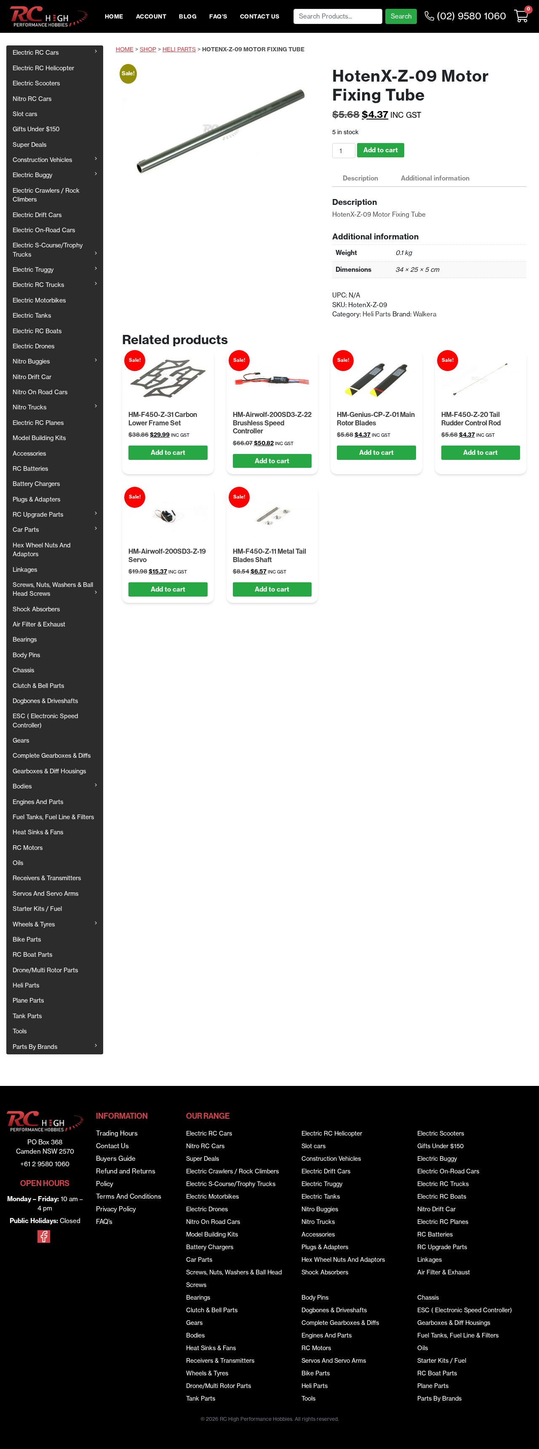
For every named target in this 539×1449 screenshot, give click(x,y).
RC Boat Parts (32, 954)
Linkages (25, 569)
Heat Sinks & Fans (38, 832)
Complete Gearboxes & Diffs (52, 755)
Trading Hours (117, 1133)
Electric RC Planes (38, 423)
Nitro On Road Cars (40, 392)
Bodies (22, 786)
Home (114, 16)
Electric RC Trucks (38, 285)
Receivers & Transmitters (47, 878)
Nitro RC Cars (32, 99)
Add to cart (380, 150)
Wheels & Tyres (34, 924)
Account (151, 16)
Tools (20, 1031)
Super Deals (29, 145)
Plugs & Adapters (36, 499)
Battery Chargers (36, 484)
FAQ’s (218, 16)
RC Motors (28, 848)
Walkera (424, 314)
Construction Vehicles (42, 160)
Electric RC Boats (37, 331)
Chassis (23, 670)
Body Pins (26, 655)
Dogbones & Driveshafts (45, 701)
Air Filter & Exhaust (39, 624)
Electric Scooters (36, 83)
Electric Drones (33, 346)
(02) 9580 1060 (470, 16)
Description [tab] (360, 178)
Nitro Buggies (31, 361)
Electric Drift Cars (37, 215)
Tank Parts (27, 1016)
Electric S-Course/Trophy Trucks (48, 250)
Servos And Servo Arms (45, 893)
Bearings (25, 639)
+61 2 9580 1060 (44, 1164)
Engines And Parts (38, 802)
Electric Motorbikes (39, 300)
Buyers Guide (116, 1158)
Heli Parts (26, 985)
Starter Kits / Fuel (37, 909)
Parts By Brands (35, 1047)
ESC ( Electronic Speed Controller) (45, 720)
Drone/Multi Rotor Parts (45, 970)
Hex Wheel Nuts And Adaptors (42, 549)
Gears (21, 740)
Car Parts (26, 529)
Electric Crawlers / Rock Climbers (46, 195)
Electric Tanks (32, 315)
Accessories (29, 453)
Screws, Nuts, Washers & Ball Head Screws (53, 589)
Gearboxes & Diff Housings (49, 771)
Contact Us (260, 16)
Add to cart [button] (168, 452)
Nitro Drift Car (32, 377)
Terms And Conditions (128, 1196)
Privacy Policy (116, 1209)
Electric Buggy (32, 175)
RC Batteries (30, 468)
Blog (188, 16)
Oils (18, 863)
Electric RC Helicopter (43, 68)
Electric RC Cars (36, 52)
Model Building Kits (39, 438)
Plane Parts (28, 1000)
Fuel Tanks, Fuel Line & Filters (53, 817)
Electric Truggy (33, 269)
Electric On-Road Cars (44, 230)
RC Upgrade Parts (38, 514)
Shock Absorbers (36, 609)
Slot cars (25, 114)
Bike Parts (27, 939)
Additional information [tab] (435, 178)
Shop (148, 49)
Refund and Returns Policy (125, 1177)
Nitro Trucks (29, 407)
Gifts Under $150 (36, 129)
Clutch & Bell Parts (38, 686)
